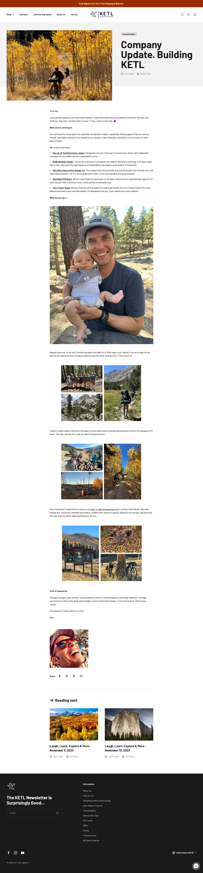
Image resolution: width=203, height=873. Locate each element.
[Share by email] (81, 676)
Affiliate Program (91, 840)
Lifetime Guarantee (42, 14)
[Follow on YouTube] (22, 853)
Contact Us (88, 795)
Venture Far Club (90, 815)
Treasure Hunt (89, 835)
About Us (61, 14)
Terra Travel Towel (61, 188)
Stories (74, 14)
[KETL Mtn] (101, 275)
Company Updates (129, 34)
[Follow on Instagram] (15, 853)
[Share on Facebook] (59, 676)
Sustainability (89, 810)
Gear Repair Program (92, 805)
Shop (9, 14)
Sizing (86, 830)
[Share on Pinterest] (74, 676)
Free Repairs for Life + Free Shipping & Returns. (101, 3)
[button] (196, 866)
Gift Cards (88, 820)
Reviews (24, 14)
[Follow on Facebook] (8, 853)
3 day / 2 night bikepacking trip (103, 509)
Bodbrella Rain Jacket (63, 161)
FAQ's (85, 825)
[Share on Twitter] (67, 676)
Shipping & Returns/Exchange (97, 800)
